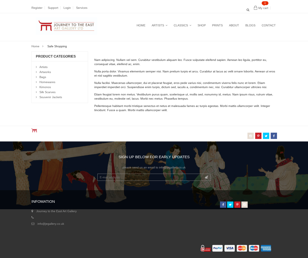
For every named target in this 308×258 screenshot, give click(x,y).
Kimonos (45, 87)
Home (141, 25)
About (234, 25)
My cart (263, 8)
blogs (250, 25)
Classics (181, 25)
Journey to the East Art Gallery (56, 211)
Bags (42, 77)
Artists (158, 25)
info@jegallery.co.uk (51, 223)
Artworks (45, 72)
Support (53, 7)
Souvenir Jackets (50, 97)
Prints (217, 25)
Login (67, 7)
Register (37, 7)
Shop (202, 25)
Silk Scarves (47, 92)
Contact (269, 25)
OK (206, 177)
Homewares (47, 82)
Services (81, 7)
